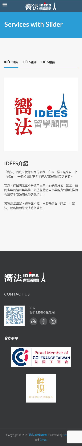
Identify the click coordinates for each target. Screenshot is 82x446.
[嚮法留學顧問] (41, 6)
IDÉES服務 (48, 62)
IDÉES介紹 (11, 62)
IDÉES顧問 (29, 62)
